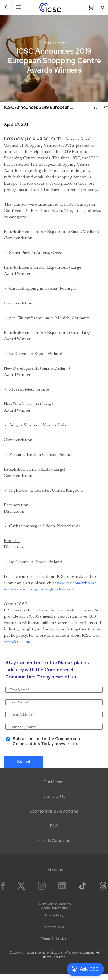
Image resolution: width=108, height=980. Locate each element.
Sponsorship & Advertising (54, 811)
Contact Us (54, 796)
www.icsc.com (16, 642)
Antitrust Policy (54, 927)
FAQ (54, 826)
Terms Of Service (54, 938)
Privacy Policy (54, 915)
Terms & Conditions (54, 840)
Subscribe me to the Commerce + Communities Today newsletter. (47, 741)
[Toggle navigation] (19, 7)
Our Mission (54, 781)
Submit (23, 761)
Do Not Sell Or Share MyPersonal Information (54, 906)
